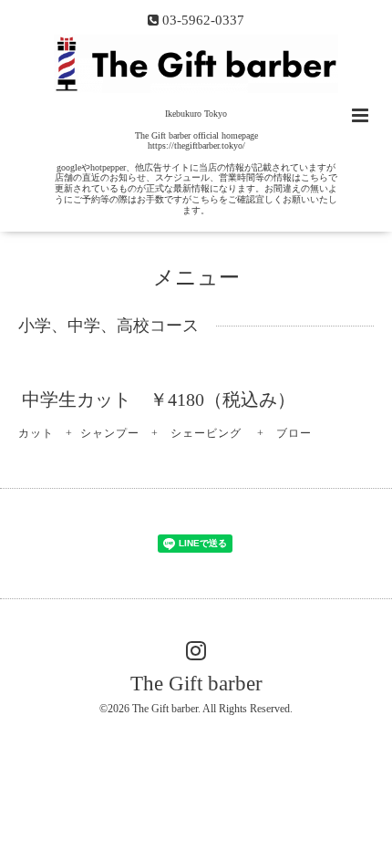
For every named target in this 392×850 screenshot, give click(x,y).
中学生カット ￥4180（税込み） (158, 399)
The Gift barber (196, 683)
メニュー (196, 277)
